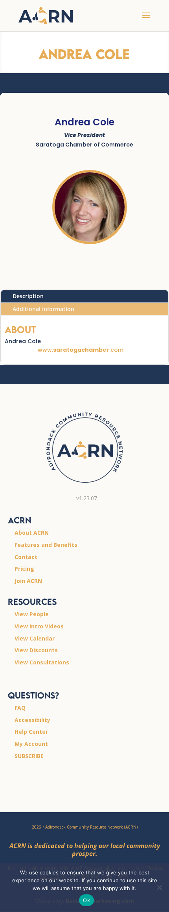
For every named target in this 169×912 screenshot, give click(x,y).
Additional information (43, 309)
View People (32, 614)
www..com (80, 350)
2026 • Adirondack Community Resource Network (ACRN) (85, 827)
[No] (159, 887)
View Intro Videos (39, 626)
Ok (86, 900)
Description (28, 296)
